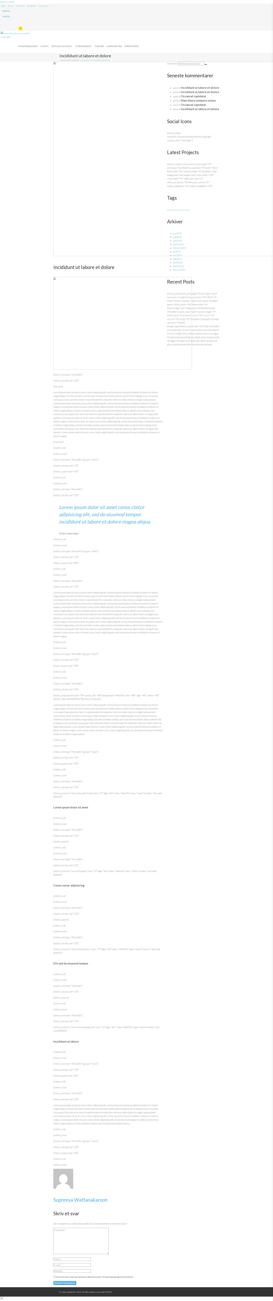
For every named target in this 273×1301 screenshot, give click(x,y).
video (187, 210)
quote (180, 210)
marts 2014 (178, 266)
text (184, 210)
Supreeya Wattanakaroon (80, 1200)
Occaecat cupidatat (193, 96)
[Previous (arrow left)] (5, 650)
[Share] (263, 3)
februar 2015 (179, 248)
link (177, 210)
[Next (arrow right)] (268, 650)
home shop (66, 60)
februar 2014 (179, 269)
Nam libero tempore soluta (198, 100)
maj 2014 (177, 258)
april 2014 (177, 262)
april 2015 (177, 240)
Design (76, 60)
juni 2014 (177, 255)
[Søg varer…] (18, 22)
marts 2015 (178, 244)
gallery (173, 210)
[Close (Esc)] (270, 3)
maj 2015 (177, 237)
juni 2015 (177, 233)
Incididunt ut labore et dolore (200, 87)
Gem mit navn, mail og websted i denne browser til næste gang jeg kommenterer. (94, 1276)
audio (168, 210)
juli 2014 (177, 251)
